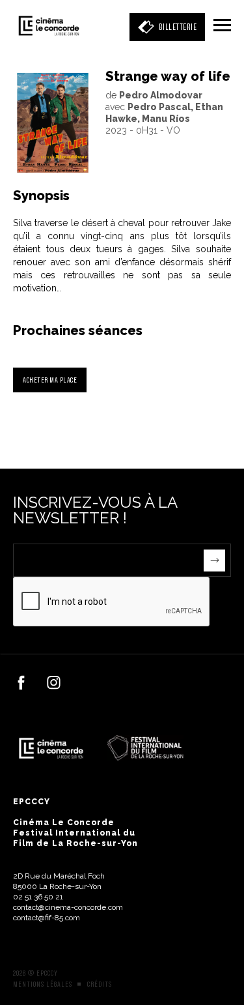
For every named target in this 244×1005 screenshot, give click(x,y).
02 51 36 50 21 (38, 896)
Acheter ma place (50, 379)
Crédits (99, 984)
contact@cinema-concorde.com (68, 907)
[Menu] (222, 26)
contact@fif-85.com (46, 917)
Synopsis (41, 195)
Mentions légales (42, 984)
